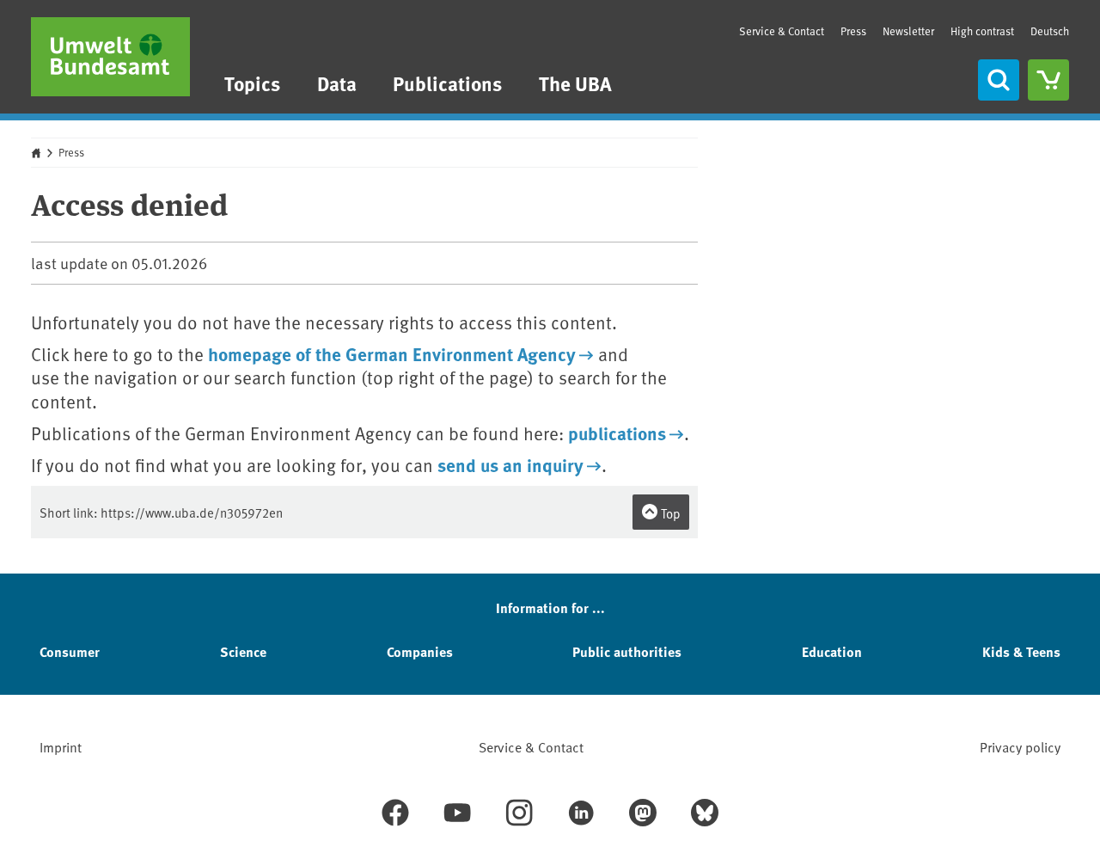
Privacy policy (1020, 746)
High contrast (982, 31)
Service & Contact (781, 31)
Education (832, 651)
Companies (420, 651)
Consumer (70, 651)
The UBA (575, 83)
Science (243, 651)
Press (853, 31)
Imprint (61, 746)
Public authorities (626, 651)
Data (337, 83)
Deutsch (1049, 31)
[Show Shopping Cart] (1048, 80)
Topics (252, 83)
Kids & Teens (1021, 651)
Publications (447, 83)
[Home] (110, 56)
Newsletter (908, 31)
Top (669, 513)
